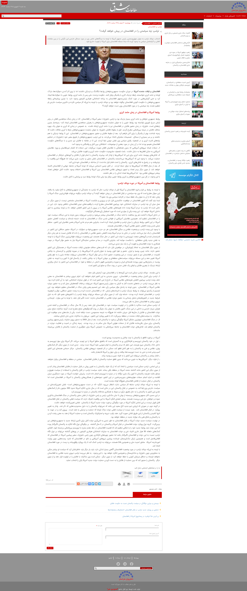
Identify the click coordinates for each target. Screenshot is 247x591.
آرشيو (110, 558)
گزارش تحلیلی (156, 23)
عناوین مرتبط (147, 494)
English (4, 2)
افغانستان (147, 23)
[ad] (183, 175)
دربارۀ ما (118, 558)
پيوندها (136, 558)
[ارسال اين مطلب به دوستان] (128, 485)
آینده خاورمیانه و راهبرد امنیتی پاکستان (177, 131)
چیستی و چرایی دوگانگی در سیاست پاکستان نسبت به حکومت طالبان (134, 503)
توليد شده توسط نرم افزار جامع (123, 589)
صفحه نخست (241, 16)
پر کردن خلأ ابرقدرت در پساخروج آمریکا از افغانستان (140, 516)
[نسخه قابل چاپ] (119, 485)
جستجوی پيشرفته (146, 568)
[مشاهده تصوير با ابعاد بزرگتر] (141, 50)
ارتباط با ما (127, 558)
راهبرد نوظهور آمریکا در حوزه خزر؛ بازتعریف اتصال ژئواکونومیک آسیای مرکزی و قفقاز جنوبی (179, 55)
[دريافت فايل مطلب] (123, 485)
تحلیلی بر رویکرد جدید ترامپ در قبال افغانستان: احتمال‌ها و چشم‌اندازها (133, 510)
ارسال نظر (50, 548)
